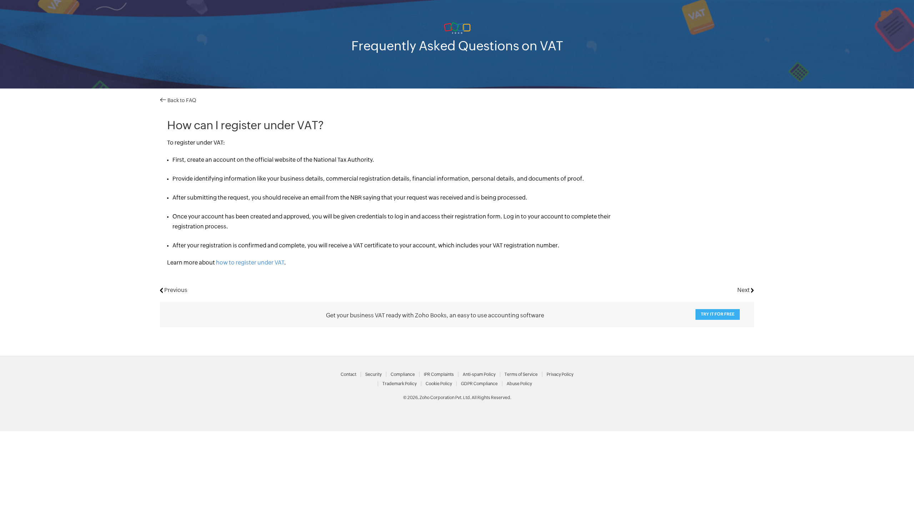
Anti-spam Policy (479, 374)
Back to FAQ (181, 100)
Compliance (403, 374)
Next (744, 290)
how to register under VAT (250, 263)
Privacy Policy (560, 374)
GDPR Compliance (479, 384)
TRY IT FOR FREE (717, 314)
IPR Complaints (439, 374)
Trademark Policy (399, 384)
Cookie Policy (439, 384)
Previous (175, 290)
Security (373, 374)
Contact (348, 374)
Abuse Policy (519, 384)
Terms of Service (521, 374)
